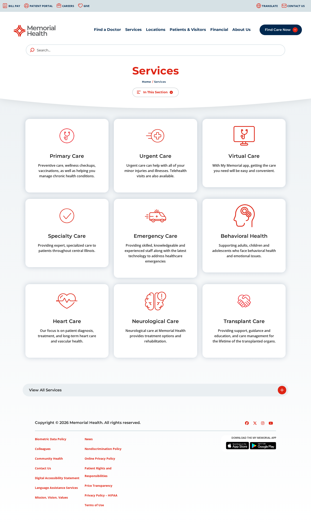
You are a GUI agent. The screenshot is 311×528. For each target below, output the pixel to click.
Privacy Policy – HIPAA (101, 495)
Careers (68, 6)
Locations (155, 29)
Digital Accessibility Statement (57, 478)
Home (146, 81)
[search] (32, 50)
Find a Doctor (107, 29)
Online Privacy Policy (100, 458)
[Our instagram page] (262, 423)
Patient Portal (41, 6)
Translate (270, 6)
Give (86, 6)
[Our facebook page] (247, 423)
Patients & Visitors (188, 29)
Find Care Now (278, 30)
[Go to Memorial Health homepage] (35, 30)
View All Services (45, 390)
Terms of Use (94, 505)
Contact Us (296, 6)
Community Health (49, 458)
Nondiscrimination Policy (103, 449)
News (89, 439)
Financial (219, 29)
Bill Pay (14, 6)
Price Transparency (98, 486)
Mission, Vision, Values (51, 497)
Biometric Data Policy (50, 439)
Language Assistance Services (56, 488)
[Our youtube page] (271, 423)
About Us (241, 29)
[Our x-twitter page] (255, 423)
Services (133, 29)
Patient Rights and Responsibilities (98, 472)
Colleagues (43, 449)
